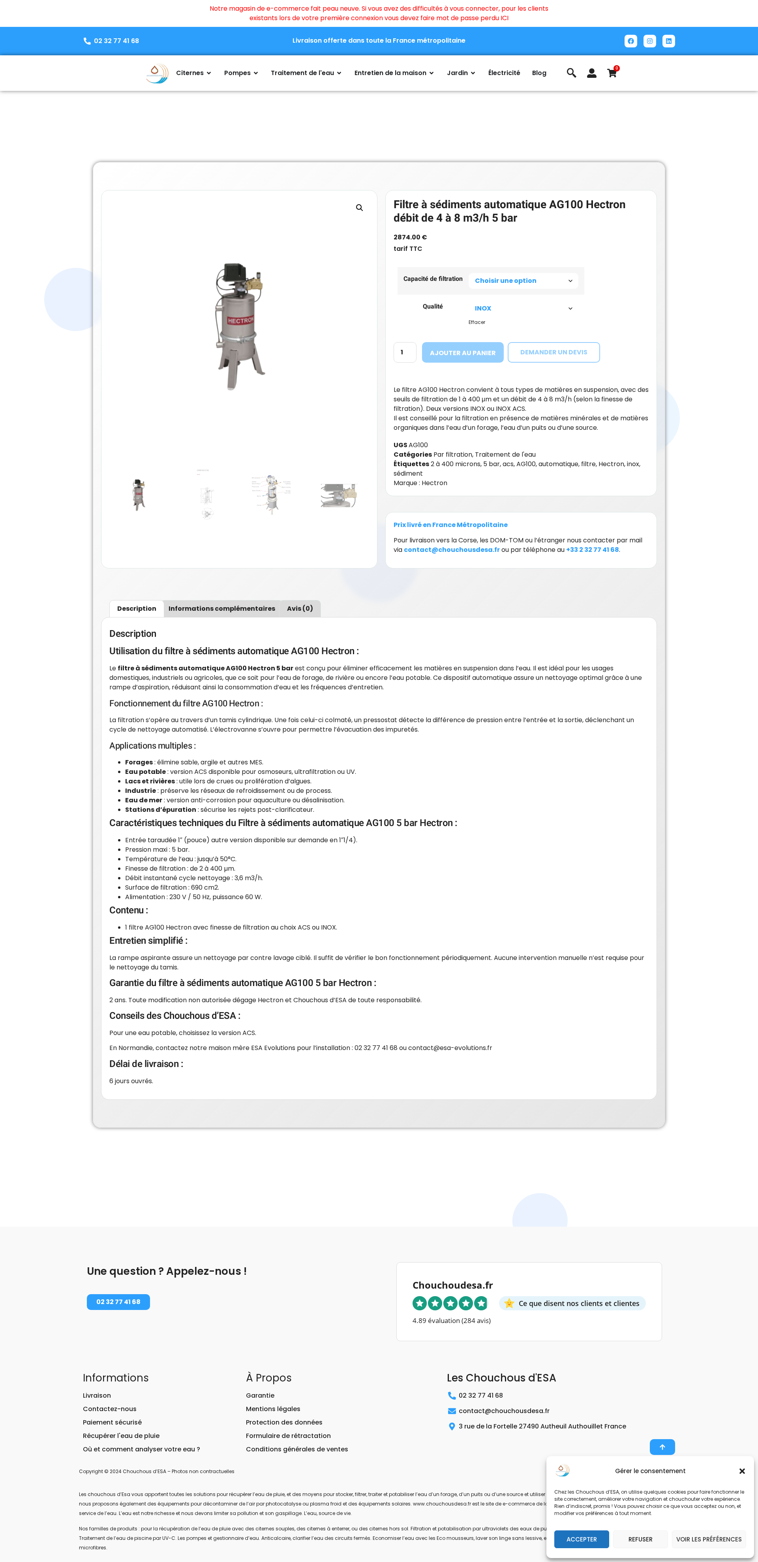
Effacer (477, 322)
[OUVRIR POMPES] (256, 73)
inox (633, 464)
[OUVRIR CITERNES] (209, 73)
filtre (588, 464)
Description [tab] (136, 608)
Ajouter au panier (463, 353)
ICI (504, 18)
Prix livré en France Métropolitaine (451, 524)
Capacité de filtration (433, 279)
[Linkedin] (668, 41)
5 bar (491, 464)
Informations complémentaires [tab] (222, 608)
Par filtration (452, 454)
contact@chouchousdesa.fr (452, 549)
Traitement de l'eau (505, 454)
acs (508, 464)
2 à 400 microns (455, 464)
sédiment (408, 473)
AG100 (526, 464)
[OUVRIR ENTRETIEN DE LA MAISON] (431, 73)
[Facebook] (631, 41)
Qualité (433, 306)
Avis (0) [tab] (300, 608)
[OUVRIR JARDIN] (473, 73)
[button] (742, 1471)
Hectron (611, 464)
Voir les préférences (709, 1539)
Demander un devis (553, 352)
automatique (558, 464)
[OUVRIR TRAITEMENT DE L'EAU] (339, 73)
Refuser (641, 1539)
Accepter (582, 1539)
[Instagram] (650, 41)
